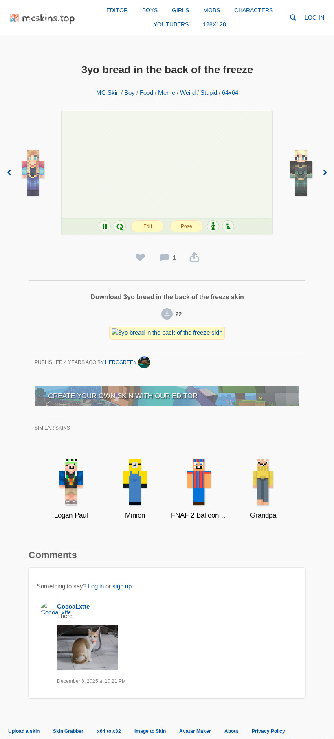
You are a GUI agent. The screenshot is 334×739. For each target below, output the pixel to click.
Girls (180, 10)
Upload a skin (24, 731)
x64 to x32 (109, 731)
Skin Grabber (68, 731)
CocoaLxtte (73, 606)
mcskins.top (48, 18)
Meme (166, 92)
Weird (188, 92)
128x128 (214, 24)
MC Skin (107, 92)
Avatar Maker (195, 731)
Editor (117, 10)
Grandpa (263, 515)
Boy (129, 92)
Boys (150, 10)
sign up (122, 586)
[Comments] (164, 258)
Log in (314, 17)
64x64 (230, 92)
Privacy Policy (268, 731)
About (231, 731)
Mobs (211, 10)
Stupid (208, 92)
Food (146, 92)
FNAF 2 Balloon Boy (199, 515)
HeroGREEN (121, 362)
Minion (135, 515)
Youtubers (171, 24)
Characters (253, 10)
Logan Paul (71, 515)
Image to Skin (150, 731)
